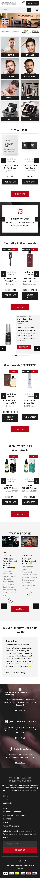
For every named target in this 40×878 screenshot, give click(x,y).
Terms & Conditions (11, 826)
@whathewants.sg (22, 749)
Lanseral (31, 171)
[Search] (29, 10)
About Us (7, 799)
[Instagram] (20, 861)
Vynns (20, 323)
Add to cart (10, 182)
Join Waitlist (30, 417)
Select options (29, 296)
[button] (37, 10)
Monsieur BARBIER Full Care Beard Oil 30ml (30, 488)
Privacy (6, 822)
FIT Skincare (30, 406)
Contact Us (7, 803)
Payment (7, 819)
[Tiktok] (25, 861)
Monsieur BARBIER (11, 491)
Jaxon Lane (11, 171)
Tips (5, 553)
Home (5, 796)
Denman (11, 284)
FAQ (5, 808)
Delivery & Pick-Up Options (14, 815)
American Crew (30, 284)
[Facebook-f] (15, 861)
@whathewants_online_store (22, 721)
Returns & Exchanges (12, 812)
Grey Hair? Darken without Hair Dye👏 (10, 561)
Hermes (11, 406)
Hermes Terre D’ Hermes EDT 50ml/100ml (10, 403)
